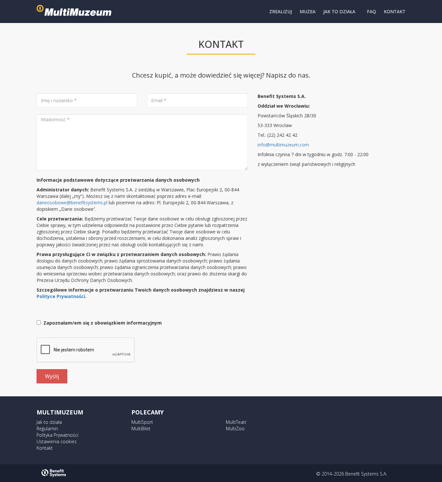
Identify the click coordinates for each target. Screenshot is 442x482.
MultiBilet (140, 428)
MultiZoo (235, 428)
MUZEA (307, 11)
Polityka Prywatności (57, 435)
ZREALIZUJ (280, 11)
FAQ (371, 11)
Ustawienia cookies (57, 441)
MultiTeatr (236, 422)
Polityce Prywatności (61, 296)
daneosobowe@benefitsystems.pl (72, 202)
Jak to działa (49, 422)
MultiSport (142, 422)
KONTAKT (394, 11)
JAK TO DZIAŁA (339, 11)
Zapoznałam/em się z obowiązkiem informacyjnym (101, 323)
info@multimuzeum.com (283, 145)
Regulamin (47, 428)
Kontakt (45, 448)
